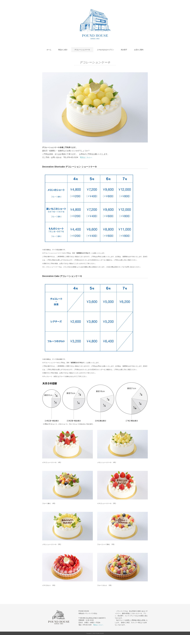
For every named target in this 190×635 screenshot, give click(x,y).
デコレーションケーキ (82, 50)
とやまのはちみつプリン (105, 50)
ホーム (49, 50)
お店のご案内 (138, 50)
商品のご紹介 (63, 50)
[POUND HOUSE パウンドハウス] (95, 9)
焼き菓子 (124, 50)
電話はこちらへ (86, 157)
